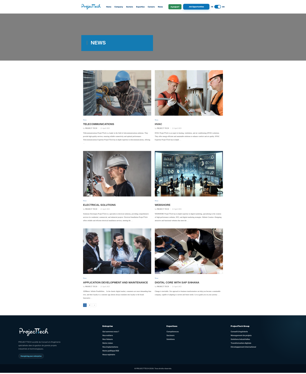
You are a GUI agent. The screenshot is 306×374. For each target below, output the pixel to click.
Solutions (171, 339)
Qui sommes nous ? (110, 331)
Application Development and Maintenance (115, 282)
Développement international (243, 347)
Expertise (140, 7)
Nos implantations (110, 347)
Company (118, 7)
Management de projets (241, 335)
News (160, 7)
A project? (175, 7)
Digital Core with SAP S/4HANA (177, 282)
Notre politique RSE (110, 351)
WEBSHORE (162, 204)
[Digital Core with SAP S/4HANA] (189, 251)
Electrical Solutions (99, 204)
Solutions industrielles (240, 339)
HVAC (158, 124)
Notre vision (107, 343)
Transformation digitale (241, 343)
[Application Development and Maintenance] (117, 251)
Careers (151, 7)
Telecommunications (98, 124)
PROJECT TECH (91, 128)
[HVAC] (189, 93)
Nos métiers (107, 335)
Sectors (129, 7)
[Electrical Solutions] (117, 173)
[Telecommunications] (117, 93)
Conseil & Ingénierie (239, 331)
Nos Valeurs (107, 339)
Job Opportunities (196, 7)
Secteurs (170, 335)
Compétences (173, 331)
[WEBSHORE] (189, 173)
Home (108, 7)
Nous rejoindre (108, 354)
